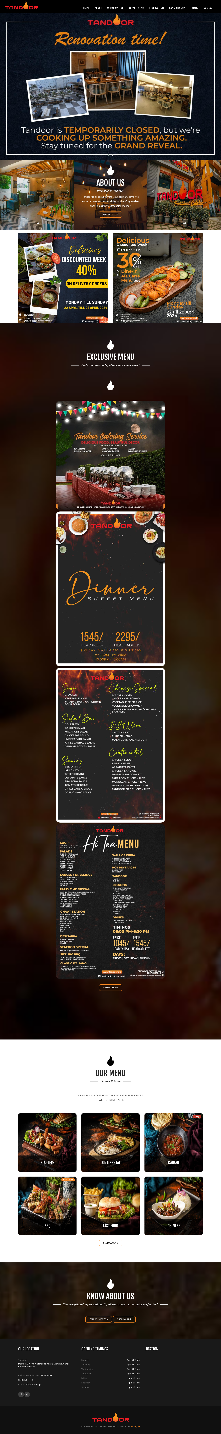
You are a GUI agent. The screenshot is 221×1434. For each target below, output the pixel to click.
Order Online (110, 214)
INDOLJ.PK (135, 1426)
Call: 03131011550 (99, 1319)
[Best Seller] (47, 1205)
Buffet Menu (136, 7)
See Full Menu (110, 1242)
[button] (108, 155)
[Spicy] (173, 1142)
